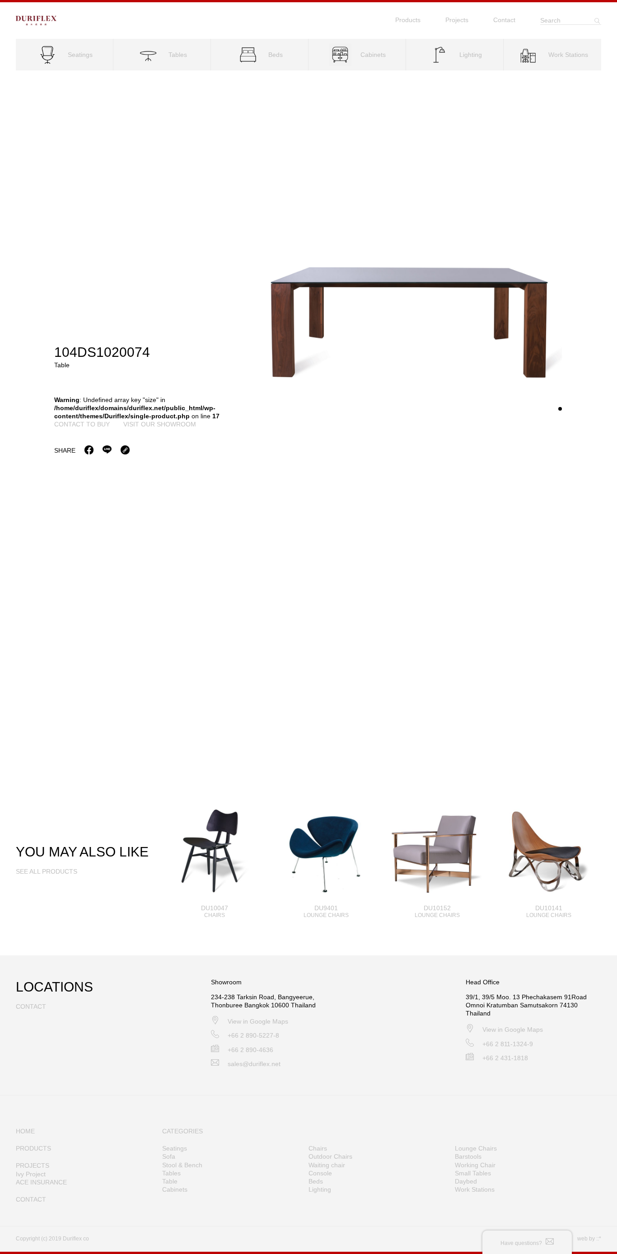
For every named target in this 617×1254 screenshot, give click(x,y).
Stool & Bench (182, 1165)
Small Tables (473, 1173)
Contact (504, 19)
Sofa (168, 1156)
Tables (171, 1173)
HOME (25, 1131)
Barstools (468, 1156)
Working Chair (475, 1165)
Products (408, 19)
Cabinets (174, 1189)
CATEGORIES (182, 1131)
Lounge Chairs (476, 1148)
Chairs (317, 1148)
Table (170, 1181)
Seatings (174, 1148)
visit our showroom (159, 424)
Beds (315, 1181)
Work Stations (475, 1189)
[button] (560, 409)
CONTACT (31, 1199)
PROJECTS (32, 1165)
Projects (456, 19)
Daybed (466, 1181)
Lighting (319, 1189)
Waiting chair (326, 1165)
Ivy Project (31, 1174)
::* (598, 1238)
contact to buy (82, 424)
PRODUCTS (33, 1148)
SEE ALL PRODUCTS (46, 871)
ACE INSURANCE (41, 1182)
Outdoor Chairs (330, 1156)
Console (320, 1173)
